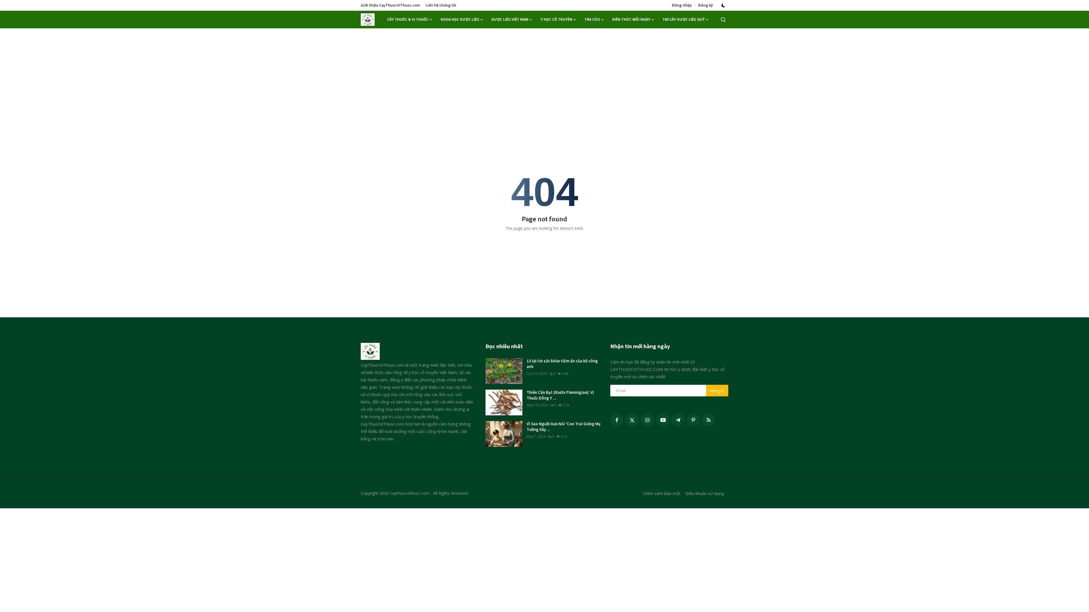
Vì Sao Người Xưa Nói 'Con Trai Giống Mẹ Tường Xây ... (564, 426)
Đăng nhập (682, 5)
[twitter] (632, 419)
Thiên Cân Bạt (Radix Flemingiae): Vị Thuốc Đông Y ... (560, 395)
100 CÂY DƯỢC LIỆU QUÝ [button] (683, 19)
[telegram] (678, 419)
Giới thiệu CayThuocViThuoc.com (390, 5)
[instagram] (647, 419)
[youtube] (662, 419)
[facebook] (616, 419)
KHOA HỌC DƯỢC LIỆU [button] (460, 19)
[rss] (708, 419)
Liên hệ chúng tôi (441, 5)
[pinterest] (693, 419)
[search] (723, 19)
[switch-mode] (723, 5)
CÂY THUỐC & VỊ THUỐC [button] (408, 19)
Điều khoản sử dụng (705, 493)
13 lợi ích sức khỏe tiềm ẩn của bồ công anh (562, 363)
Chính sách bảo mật (661, 493)
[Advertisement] (544, 73)
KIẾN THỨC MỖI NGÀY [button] (631, 19)
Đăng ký (705, 5)
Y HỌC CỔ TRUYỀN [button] (556, 19)
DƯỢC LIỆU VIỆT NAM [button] (509, 19)
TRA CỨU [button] (592, 19)
